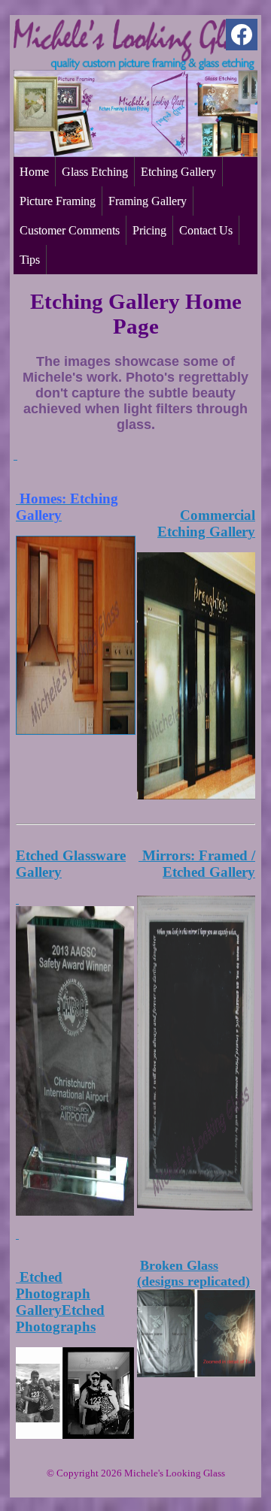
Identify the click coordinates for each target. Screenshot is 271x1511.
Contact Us (206, 230)
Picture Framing (58, 201)
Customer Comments (70, 230)
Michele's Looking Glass (174, 1473)
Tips (30, 259)
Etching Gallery (178, 171)
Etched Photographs (60, 1318)
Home (34, 171)
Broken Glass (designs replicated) (193, 1273)
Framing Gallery (147, 201)
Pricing (149, 230)
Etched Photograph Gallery (53, 1293)
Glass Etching (95, 171)
